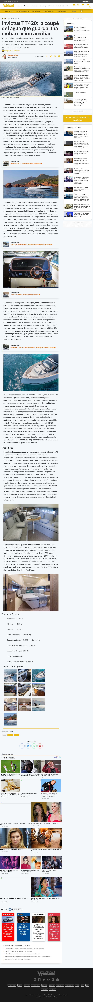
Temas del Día (8, 11)
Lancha (10, 735)
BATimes (52, 989)
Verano (16, 735)
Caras (20, 985)
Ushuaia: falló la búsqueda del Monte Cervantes (18, 951)
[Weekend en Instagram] (35, 979)
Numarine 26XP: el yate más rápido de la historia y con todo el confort (24, 948)
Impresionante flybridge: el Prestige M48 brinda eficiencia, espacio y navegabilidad (28, 956)
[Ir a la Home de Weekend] (46, 973)
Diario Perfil (11, 985)
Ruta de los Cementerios (22, 11)
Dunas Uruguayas (61, 11)
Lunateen (44, 989)
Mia (87, 985)
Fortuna (44, 985)
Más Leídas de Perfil (73, 128)
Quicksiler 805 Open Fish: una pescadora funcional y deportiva (31, 244)
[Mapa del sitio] (57, 979)
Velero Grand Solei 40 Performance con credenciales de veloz (22, 954)
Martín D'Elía (13, 55)
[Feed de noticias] (53, 979)
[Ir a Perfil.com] (86, 1)
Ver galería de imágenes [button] (12, 51)
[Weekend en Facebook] (39, 979)
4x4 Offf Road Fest (48, 11)
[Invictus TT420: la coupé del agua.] (10, 675)
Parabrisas (60, 985)
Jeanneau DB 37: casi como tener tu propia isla (25, 163)
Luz (82, 985)
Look (77, 985)
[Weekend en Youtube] (48, 979)
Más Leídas (70, 24)
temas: (4, 735)
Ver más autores (12, 57)
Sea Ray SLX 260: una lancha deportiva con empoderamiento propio (32, 347)
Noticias (26, 985)
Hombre (51, 985)
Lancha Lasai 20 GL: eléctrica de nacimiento (24, 294)
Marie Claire (35, 985)
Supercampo (69, 985)
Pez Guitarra (36, 11)
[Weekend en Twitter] (43, 979)
